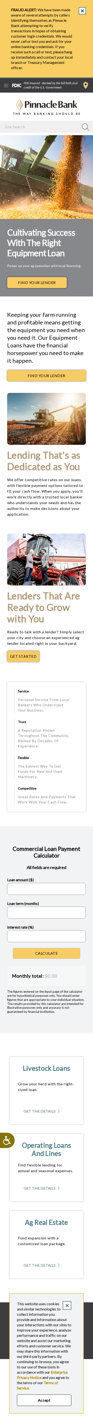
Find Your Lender (37, 282)
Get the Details (46, 1112)
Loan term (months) (23, 903)
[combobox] (40, 126)
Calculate (46, 953)
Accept (44, 1400)
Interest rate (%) (20, 927)
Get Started (24, 657)
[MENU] (6, 85)
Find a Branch (85, 85)
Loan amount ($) (20, 879)
